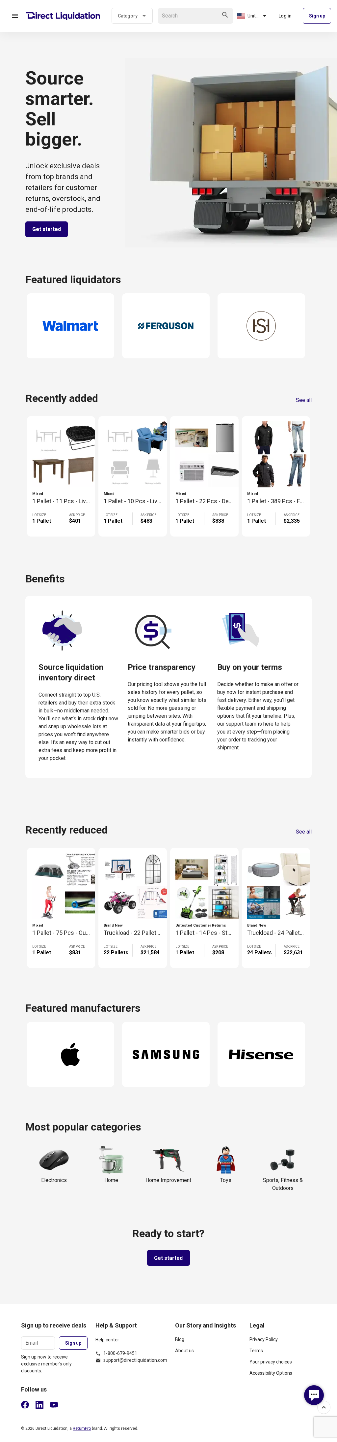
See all (304, 400)
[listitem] (208, 1342)
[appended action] (225, 15)
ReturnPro (82, 1428)
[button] (15, 15)
